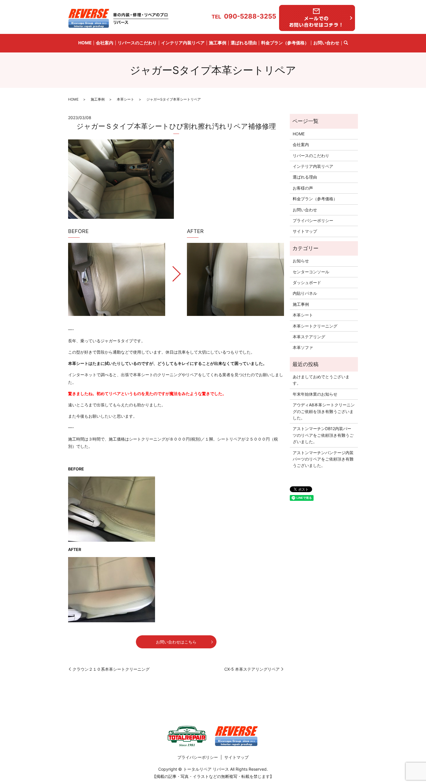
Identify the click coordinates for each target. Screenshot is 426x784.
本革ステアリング (309, 336)
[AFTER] (235, 279)
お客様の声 (303, 187)
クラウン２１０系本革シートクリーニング (111, 669)
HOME (85, 43)
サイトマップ (305, 231)
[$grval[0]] (116, 279)
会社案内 (104, 43)
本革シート (125, 99)
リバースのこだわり (137, 43)
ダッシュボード (307, 282)
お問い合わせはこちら (176, 641)
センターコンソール (311, 271)
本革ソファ (303, 347)
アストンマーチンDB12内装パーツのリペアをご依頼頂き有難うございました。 (323, 435)
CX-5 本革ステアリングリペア (252, 669)
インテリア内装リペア (183, 43)
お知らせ (301, 260)
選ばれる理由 (244, 43)
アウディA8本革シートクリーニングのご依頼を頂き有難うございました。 (324, 411)
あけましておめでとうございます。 (321, 379)
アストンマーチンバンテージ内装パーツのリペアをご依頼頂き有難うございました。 (323, 459)
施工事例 (217, 43)
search (345, 43)
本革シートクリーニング (315, 325)
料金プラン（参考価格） (285, 43)
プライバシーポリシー (313, 220)
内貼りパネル (305, 293)
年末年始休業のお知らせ (315, 394)
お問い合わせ (326, 43)
